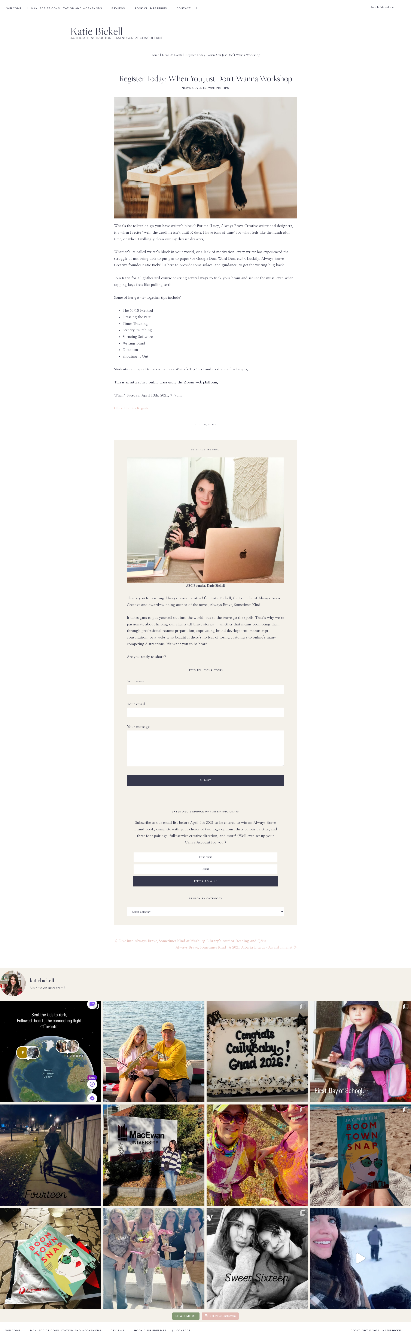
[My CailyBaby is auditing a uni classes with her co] (154, 1155)
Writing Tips (218, 87)
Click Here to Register (132, 408)
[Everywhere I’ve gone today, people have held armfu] (154, 1258)
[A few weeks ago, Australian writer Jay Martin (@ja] (50, 1258)
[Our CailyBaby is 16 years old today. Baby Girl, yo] (257, 1258)
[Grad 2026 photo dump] (257, 1052)
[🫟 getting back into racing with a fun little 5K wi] (257, 1155)
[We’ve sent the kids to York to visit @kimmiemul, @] (50, 1052)
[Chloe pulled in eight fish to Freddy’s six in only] (154, 1052)
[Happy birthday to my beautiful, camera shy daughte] (50, 1155)
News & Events (194, 87)
